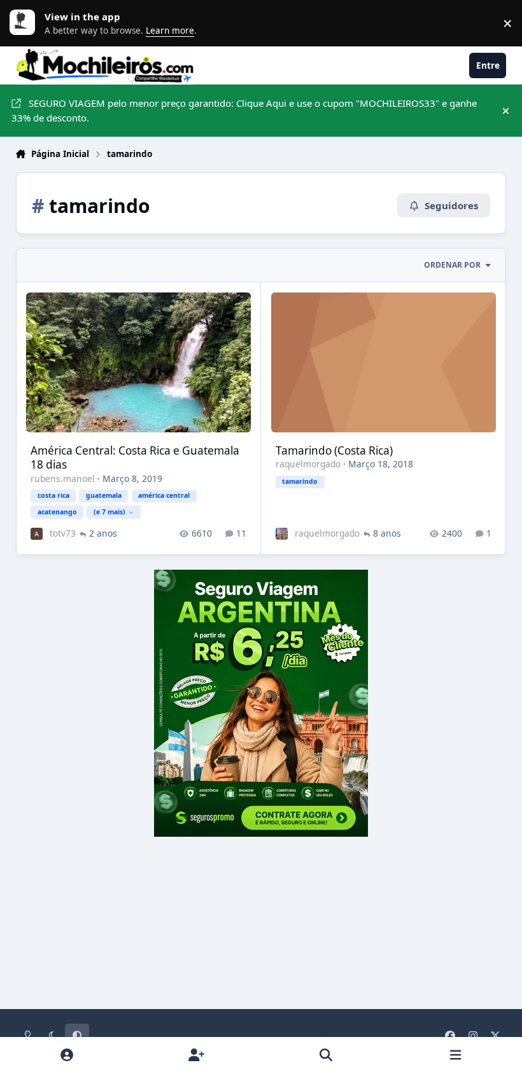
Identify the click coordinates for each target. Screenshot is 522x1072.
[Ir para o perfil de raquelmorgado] (282, 534)
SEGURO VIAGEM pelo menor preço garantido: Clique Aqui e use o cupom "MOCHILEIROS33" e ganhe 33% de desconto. (244, 110)
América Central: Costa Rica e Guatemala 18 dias (135, 457)
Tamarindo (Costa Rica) (334, 450)
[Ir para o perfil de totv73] (37, 534)
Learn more (25, 23)
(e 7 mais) (109, 511)
